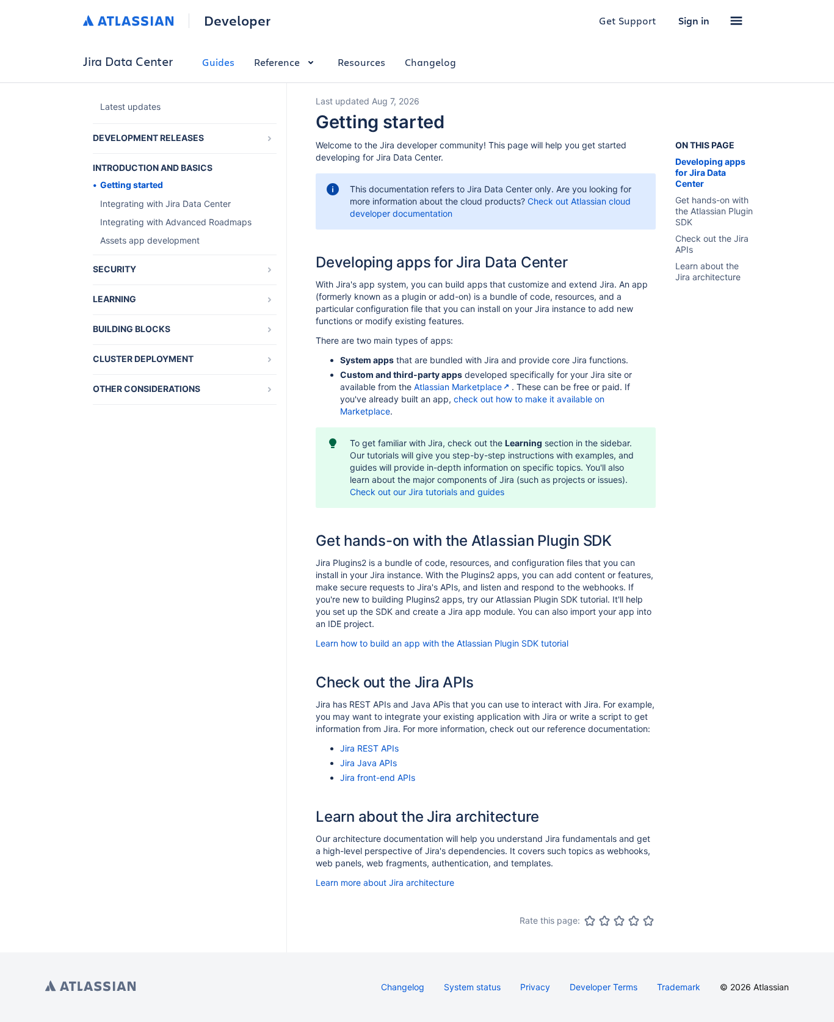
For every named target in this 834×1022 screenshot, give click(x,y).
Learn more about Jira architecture (385, 882)
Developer (237, 21)
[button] (736, 20)
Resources (361, 62)
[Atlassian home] (128, 21)
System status (472, 987)
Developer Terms (603, 987)
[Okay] (619, 920)
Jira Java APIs (368, 763)
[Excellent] (648, 920)
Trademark (678, 987)
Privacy (535, 987)
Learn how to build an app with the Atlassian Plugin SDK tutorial (442, 643)
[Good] (633, 920)
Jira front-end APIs (377, 777)
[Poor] (604, 920)
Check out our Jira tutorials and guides (427, 492)
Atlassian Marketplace (458, 387)
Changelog (430, 62)
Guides (218, 62)
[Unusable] (589, 920)
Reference (277, 62)
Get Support (627, 20)
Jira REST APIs (369, 748)
